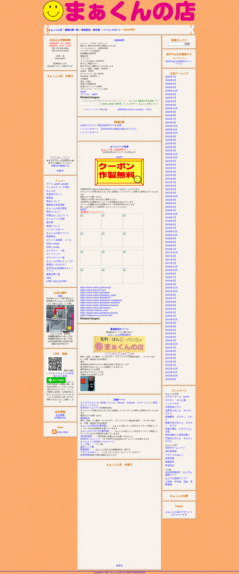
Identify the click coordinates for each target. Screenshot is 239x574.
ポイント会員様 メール (58, 240)
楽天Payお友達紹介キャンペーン (179, 62)
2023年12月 (171, 126)
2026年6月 (170, 80)
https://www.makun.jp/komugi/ (95, 287)
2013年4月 (170, 358)
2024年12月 (171, 108)
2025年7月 (170, 97)
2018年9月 (170, 238)
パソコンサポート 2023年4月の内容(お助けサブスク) (108, 129)
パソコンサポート (112, 30)
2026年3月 (170, 87)
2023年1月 (170, 150)
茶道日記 (169, 465)
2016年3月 (170, 284)
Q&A (48, 277)
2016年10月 (171, 270)
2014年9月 (170, 323)
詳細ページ (119, 399)
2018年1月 (170, 249)
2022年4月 (170, 171)
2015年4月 (170, 305)
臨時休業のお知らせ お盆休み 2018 (134, 109)
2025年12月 (171, 90)
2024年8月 (170, 115)
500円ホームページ (90, 407)
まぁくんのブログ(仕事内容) (94, 431)
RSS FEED (62, 432)
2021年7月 (170, 182)
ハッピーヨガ (172, 403)
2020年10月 (171, 196)
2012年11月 (171, 372)
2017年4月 (170, 256)
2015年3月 (170, 309)
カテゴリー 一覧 (55, 250)
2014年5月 (170, 330)
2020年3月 (170, 210)
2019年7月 (170, 217)
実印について (53, 211)
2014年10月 (171, 319)
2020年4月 (170, 207)
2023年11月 (171, 129)
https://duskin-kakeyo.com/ (94, 310)
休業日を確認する (60, 165)
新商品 (49, 197)
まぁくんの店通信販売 (119, 334)
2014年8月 (170, 326)
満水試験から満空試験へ (177, 434)
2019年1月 (170, 228)
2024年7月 (170, 119)
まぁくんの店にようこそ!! (59, 261)
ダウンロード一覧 (55, 257)
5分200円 (119, 40)
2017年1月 (170, 263)
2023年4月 (170, 140)
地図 (60, 296)
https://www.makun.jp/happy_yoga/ (98, 295)
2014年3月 (170, 337)
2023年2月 (170, 147)
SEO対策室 (86, 436)
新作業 (96, 30)
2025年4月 (170, 105)
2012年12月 (171, 368)
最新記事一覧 (72, 30)
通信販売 (84, 418)
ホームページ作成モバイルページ (97, 441)
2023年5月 (170, 136)
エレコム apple (88, 94)
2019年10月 (171, 214)
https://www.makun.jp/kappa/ (95, 292)
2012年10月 (171, 375)
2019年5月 (170, 224)
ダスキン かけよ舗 (175, 400)
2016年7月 (170, 277)
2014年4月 (170, 333)
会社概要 (60, 415)
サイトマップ (53, 254)
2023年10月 (171, 133)
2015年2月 (170, 312)
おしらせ (50, 190)
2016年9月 (170, 273)
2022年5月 (170, 168)
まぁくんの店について (57, 233)
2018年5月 (170, 245)
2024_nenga (52, 243)
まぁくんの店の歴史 (56, 208)
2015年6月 (170, 302)
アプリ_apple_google (57, 183)
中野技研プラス (173, 407)
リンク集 (84, 444)
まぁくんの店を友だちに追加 (63, 374)
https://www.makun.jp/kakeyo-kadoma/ (100, 302)
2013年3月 (170, 361)
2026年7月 (170, 76)
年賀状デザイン (54, 194)
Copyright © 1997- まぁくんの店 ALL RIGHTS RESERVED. (119, 572)
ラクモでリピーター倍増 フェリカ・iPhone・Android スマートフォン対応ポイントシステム (119, 404)
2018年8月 (170, 242)
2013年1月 (170, 365)
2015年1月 (170, 316)
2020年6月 (170, 203)
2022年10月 (171, 157)
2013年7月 (170, 347)
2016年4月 (170, 280)
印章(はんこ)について (57, 215)
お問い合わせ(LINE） (57, 281)
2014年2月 (170, 340)
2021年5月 (170, 189)
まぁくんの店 (55, 30)
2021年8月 (170, 178)
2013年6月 (170, 351)
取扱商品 (85, 30)
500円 (119, 157)
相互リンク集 (87, 446)
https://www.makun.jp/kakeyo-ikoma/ (99, 312)
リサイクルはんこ (89, 452)
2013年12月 (171, 344)
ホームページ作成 (55, 218)
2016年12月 (171, 266)
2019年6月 (170, 221)
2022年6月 (170, 164)
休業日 (60, 170)
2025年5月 (170, 101)
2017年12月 (171, 252)
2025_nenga (52, 247)
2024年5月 (170, 122)
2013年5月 (170, 354)
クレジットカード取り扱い (97, 109)
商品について (53, 201)
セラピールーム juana (177, 396)
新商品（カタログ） (56, 264)
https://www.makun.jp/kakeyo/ (95, 297)
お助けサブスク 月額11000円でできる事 (100, 125)
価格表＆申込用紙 (55, 204)
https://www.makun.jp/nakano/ (95, 307)
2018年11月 (171, 231)
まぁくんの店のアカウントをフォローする (179, 513)
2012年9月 (170, 379)
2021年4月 (170, 192)
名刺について (53, 226)
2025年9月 (170, 94)
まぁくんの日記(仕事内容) (93, 425)
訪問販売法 (60, 417)
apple (83, 91)
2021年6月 (170, 185)
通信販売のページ (119, 329)
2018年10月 (171, 235)
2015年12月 (171, 287)
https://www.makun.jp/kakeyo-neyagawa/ (101, 300)
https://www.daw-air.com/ (93, 290)
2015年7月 (170, 298)
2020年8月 (170, 200)
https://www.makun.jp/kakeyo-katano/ (99, 305)
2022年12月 (171, 154)
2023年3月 (170, 143)
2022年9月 (170, 161)
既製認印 (84, 449)
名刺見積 (84, 454)
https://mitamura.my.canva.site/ (96, 315)
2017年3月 (170, 259)
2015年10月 (171, 291)
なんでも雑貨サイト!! (176, 478)
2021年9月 (170, 175)
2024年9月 (170, 112)
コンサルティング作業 (57, 187)
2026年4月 (170, 83)
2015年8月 (170, 295)
